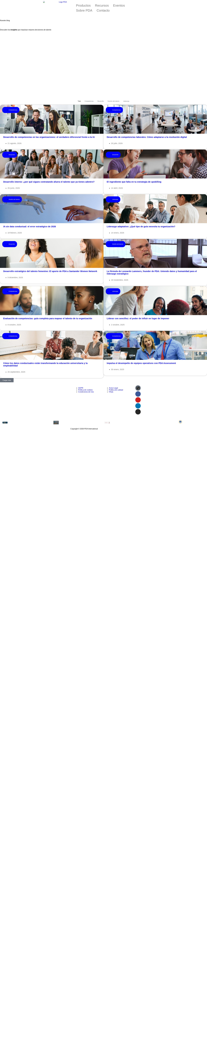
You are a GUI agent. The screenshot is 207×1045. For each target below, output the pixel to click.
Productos (83, 5)
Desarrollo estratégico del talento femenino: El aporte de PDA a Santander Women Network (50, 271)
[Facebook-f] (138, 394)
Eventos (119, 5)
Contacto (103, 10)
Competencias (89, 101)
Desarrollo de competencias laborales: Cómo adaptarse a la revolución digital (147, 137)
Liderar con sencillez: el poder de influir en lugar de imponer (138, 318)
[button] (7, 380)
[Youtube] (138, 400)
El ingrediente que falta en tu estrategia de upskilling (134, 182)
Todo (79, 101)
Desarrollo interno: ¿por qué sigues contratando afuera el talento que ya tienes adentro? (48, 182)
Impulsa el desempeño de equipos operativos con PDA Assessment (141, 363)
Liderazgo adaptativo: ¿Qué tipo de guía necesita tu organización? (141, 226)
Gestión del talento (113, 101)
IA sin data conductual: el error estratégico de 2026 (29, 226)
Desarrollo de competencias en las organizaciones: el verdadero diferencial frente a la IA (49, 137)
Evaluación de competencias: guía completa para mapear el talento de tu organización (47, 318)
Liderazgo (126, 101)
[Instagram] (138, 411)
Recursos (102, 5)
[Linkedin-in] (138, 406)
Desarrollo (100, 101)
